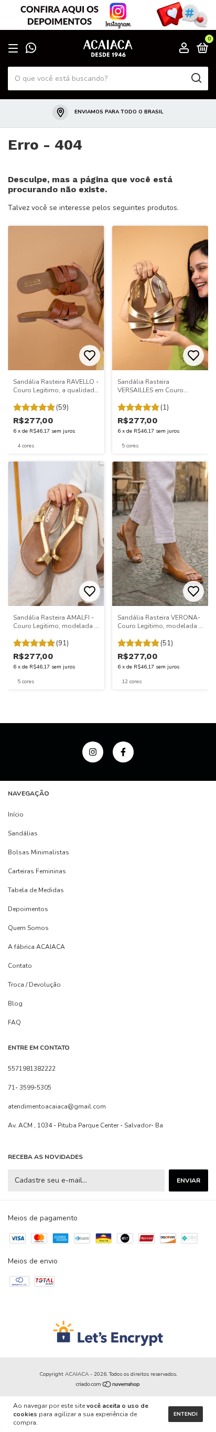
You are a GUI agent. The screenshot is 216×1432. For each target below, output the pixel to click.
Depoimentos (28, 909)
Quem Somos (28, 928)
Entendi (186, 1414)
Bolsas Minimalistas (38, 852)
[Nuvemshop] (108, 1386)
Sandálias (23, 833)
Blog (15, 1003)
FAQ (14, 1022)
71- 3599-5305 (29, 1087)
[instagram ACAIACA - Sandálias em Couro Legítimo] (92, 751)
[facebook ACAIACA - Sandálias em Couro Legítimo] (123, 751)
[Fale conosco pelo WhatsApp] (31, 49)
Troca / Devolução (34, 984)
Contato (20, 965)
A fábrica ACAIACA (36, 947)
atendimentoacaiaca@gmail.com (57, 1106)
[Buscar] (195, 78)
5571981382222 (32, 1068)
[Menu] (15, 48)
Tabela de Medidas (36, 890)
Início (16, 814)
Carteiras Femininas (37, 871)
